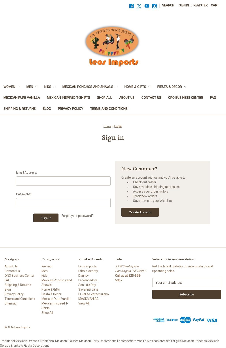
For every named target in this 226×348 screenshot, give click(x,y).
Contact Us (151, 98)
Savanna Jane (88, 289)
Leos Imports (87, 266)
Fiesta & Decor (169, 87)
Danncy (83, 275)
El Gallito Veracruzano (93, 294)
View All (83, 303)
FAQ (213, 98)
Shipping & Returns (20, 109)
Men (29, 87)
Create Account (140, 212)
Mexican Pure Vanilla (22, 98)
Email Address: (26, 172)
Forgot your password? (77, 216)
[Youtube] (147, 6)
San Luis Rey (87, 285)
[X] (139, 6)
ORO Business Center (185, 98)
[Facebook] (131, 6)
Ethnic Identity (88, 271)
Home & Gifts (135, 87)
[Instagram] (154, 6)
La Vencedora (88, 280)
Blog (47, 109)
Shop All (104, 98)
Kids (47, 87)
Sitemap (11, 303)
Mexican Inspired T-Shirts (68, 98)
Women (9, 87)
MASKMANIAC (88, 299)
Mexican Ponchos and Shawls (87, 87)
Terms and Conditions (109, 109)
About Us (126, 98)
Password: (23, 194)
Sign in (184, 5)
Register (201, 5)
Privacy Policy (70, 109)
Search (168, 5)
